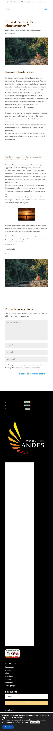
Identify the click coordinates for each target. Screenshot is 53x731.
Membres (9, 676)
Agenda (8, 680)
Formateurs (9, 683)
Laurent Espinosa (15, 30)
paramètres (35, 722)
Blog (37, 30)
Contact (8, 670)
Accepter (8, 727)
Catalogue (9, 710)
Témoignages (10, 686)
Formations (9, 667)
